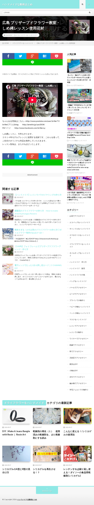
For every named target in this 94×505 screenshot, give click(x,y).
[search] (90, 12)
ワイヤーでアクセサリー (77, 172)
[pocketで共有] (57, 56)
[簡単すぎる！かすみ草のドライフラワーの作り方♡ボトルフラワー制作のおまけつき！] (7, 233)
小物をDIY (74, 370)
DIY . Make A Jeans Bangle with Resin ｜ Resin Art (16, 433)
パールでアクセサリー (78, 287)
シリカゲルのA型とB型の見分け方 (16, 471)
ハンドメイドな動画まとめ (27, 499)
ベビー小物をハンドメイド (80, 307)
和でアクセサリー (76, 351)
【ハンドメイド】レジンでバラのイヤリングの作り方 (38, 195)
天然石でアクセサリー (78, 358)
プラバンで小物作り (77, 300)
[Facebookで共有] (8, 56)
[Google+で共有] (32, 56)
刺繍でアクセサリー (75, 113)
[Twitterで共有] (20, 56)
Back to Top (47, 491)
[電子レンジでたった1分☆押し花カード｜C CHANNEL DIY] (7, 269)
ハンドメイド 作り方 (78, 262)
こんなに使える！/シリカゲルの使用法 (77, 433)
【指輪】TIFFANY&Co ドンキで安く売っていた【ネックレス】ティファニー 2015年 (79, 107)
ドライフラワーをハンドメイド (26, 35)
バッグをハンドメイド (78, 281)
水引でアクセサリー (77, 377)
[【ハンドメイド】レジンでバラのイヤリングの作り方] (7, 198)
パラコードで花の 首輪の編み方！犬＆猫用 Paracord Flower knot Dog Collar (79, 135)
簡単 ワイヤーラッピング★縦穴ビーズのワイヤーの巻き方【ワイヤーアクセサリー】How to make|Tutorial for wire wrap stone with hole (79, 165)
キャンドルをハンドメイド (80, 229)
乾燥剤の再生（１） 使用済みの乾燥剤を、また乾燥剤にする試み (46, 434)
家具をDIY (74, 364)
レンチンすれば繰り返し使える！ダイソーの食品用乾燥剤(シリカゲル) (77, 472)
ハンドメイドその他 (77, 275)
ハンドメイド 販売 (77, 268)
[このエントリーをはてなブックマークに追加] (45, 56)
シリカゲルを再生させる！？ (44, 471)
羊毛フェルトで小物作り (79, 390)
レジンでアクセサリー (76, 85)
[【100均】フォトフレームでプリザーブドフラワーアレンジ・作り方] (7, 250)
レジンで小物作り (76, 332)
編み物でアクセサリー (78, 383)
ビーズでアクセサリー (78, 294)
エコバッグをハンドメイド (80, 222)
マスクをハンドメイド (76, 202)
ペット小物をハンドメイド (78, 140)
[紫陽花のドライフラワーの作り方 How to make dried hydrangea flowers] (7, 214)
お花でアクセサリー (77, 216)
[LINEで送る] (32, 62)
